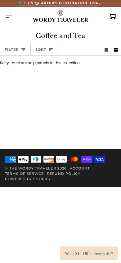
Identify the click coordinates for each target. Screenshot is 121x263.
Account (80, 168)
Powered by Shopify (28, 179)
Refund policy (63, 173)
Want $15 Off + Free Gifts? (89, 253)
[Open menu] (14, 16)
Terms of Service (24, 173)
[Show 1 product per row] (106, 50)
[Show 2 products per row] (116, 50)
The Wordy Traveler (32, 168)
